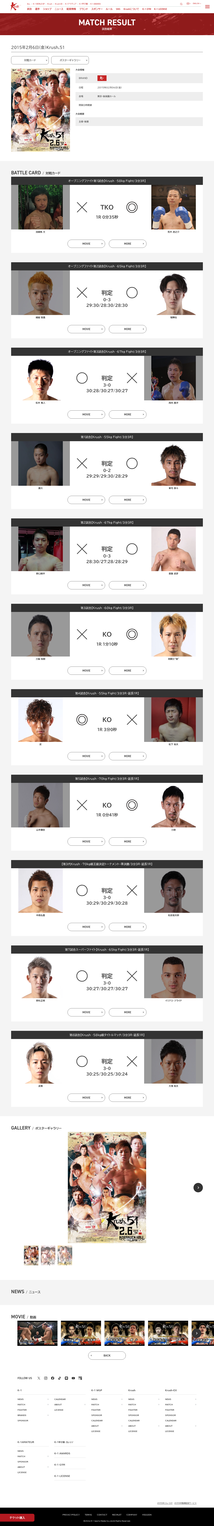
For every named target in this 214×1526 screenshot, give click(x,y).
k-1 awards (62, 1453)
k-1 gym (59, 1465)
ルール (109, 9)
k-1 (63, 1442)
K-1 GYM (146, 9)
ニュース (59, 9)
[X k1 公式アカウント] (39, 1378)
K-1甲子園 (83, 4)
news (21, 1399)
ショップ (47, 9)
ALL (28, 4)
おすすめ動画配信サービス (185, 1503)
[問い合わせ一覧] (189, 3)
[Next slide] (198, 1187)
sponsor (23, 1420)
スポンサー (97, 9)
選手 (37, 9)
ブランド (83, 9)
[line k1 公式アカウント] (66, 1378)
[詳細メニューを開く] (207, 6)
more (127, 244)
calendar (60, 1399)
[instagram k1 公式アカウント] (46, 1378)
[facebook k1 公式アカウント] (52, 1378)
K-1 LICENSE (160, 9)
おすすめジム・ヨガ (164, 1503)
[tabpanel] (37, 1333)
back (107, 1355)
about (58, 1404)
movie (86, 244)
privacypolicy (71, 1515)
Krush (49, 4)
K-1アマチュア (70, 4)
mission (147, 1515)
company (131, 1515)
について (131, 9)
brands (22, 1415)
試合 (29, 9)
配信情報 (71, 9)
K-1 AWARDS (95, 4)
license (58, 1410)
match (21, 1404)
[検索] (182, 4)
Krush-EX (59, 4)
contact (102, 1515)
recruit (116, 1515)
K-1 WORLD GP (39, 4)
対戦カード (30, 60)
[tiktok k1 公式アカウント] (59, 1378)
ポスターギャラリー (70, 60)
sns (118, 9)
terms (88, 1515)
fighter (22, 1410)
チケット (17, 1517)
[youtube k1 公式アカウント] (73, 1378)
